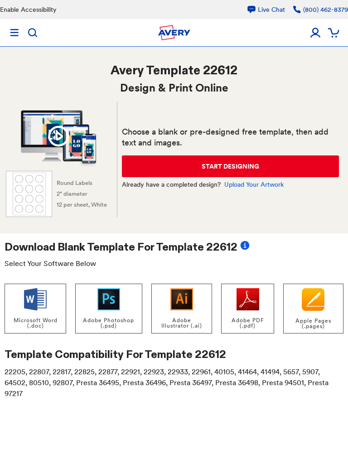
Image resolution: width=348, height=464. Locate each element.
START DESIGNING (230, 166)
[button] (58, 136)
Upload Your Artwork (254, 184)
